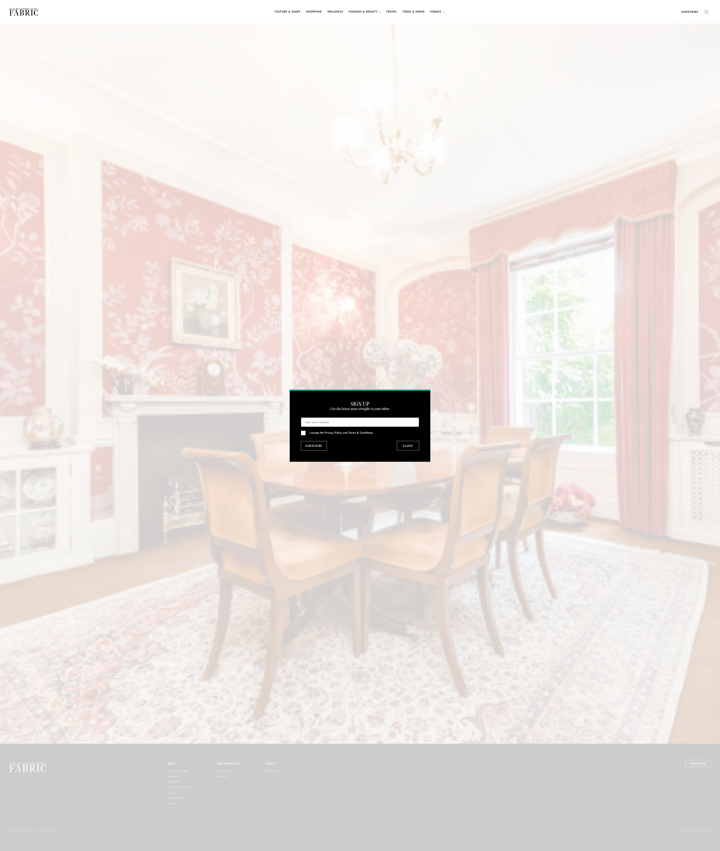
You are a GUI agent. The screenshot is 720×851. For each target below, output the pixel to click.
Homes (435, 12)
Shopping (314, 12)
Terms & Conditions (361, 433)
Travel (391, 12)
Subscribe (690, 12)
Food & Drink (414, 12)
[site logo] (23, 12)
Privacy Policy (333, 433)
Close (408, 446)
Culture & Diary (287, 12)
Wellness (335, 12)
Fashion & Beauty (363, 12)
